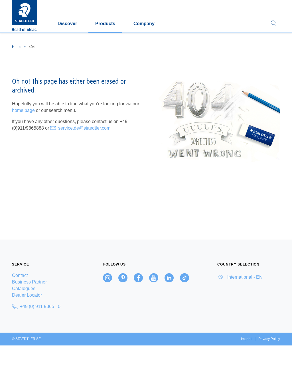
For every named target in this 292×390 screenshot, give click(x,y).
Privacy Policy (269, 339)
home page (23, 110)
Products (105, 23)
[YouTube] (153, 277)
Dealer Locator (27, 295)
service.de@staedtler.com (84, 128)
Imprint (246, 339)
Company (144, 23)
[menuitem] (43, 275)
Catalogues (23, 288)
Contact (20, 275)
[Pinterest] (122, 277)
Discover (67, 23)
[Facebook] (138, 277)
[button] (273, 24)
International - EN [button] (244, 277)
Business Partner (29, 282)
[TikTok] (184, 277)
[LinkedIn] (169, 277)
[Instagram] (107, 277)
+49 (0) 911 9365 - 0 (40, 306)
